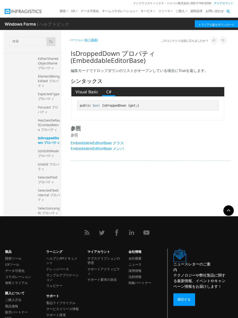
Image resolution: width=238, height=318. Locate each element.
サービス (147, 11)
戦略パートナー (140, 282)
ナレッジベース (57, 269)
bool (96, 105)
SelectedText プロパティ (48, 179)
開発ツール (13, 258)
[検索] (51, 41)
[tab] (86, 91)
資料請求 (196, 11)
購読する (184, 299)
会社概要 (135, 258)
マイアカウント (223, 3)
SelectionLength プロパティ (49, 210)
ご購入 (180, 11)
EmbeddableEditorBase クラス (97, 143)
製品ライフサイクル (61, 302)
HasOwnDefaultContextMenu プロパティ (49, 125)
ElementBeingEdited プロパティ (49, 81)
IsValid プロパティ (48, 166)
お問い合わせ (215, 11)
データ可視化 (90, 11)
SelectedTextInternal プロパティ (49, 195)
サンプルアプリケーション (62, 277)
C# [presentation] (108, 92)
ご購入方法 (13, 299)
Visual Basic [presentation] (87, 92)
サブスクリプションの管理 (103, 260)
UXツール (12, 264)
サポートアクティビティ (103, 271)
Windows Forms (20, 24)
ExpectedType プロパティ (49, 96)
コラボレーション (18, 276)
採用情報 (135, 270)
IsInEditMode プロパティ (49, 153)
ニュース (135, 264)
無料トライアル (16, 282)
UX (73, 11)
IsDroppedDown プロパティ (49, 140)
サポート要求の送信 (102, 279)
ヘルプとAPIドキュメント (61, 260)
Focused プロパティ (48, 109)
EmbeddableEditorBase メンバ (97, 149)
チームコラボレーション (118, 11)
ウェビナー (54, 285)
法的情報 (135, 276)
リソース (164, 11)
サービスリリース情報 (62, 308)
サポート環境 (56, 315)
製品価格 (11, 306)
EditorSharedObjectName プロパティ (48, 63)
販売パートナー (16, 312)
